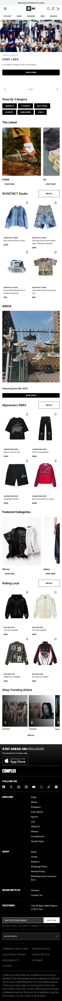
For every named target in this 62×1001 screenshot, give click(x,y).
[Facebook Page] (3, 786)
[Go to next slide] (57, 89)
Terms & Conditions (15, 948)
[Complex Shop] (31, 8)
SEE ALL (49, 194)
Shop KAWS (31, 72)
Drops (34, 856)
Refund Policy (38, 871)
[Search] (48, 8)
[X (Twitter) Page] (11, 786)
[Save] (27, 202)
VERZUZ (35, 826)
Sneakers (36, 806)
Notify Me (51, 920)
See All (31, 735)
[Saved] (53, 8)
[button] (31, 52)
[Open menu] (5, 9)
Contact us (36, 895)
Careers (35, 890)
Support (35, 861)
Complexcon (37, 836)
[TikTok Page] (48, 786)
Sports (34, 816)
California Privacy (14, 954)
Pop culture (37, 811)
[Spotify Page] (56, 786)
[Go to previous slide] (4, 89)
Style (33, 797)
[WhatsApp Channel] (18, 786)
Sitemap (37, 960)
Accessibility (10, 960)
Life (33, 821)
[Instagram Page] (26, 786)
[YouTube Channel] (33, 786)
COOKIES (7, 965)
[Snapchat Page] (41, 786)
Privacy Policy (49, 925)
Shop (33, 851)
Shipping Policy (39, 866)
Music (34, 801)
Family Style (37, 841)
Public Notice (41, 954)
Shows (34, 831)
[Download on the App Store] (15, 759)
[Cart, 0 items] (58, 8)
